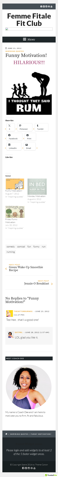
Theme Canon (41, 464)
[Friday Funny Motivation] (15, 212)
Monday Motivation (37, 196)
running (11, 252)
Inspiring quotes (14, 51)
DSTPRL (19, 332)
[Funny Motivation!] (15, 184)
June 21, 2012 (15, 48)
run (44, 246)
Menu (31, 39)
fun (29, 246)
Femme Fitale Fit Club (29, 19)
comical (21, 246)
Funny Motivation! (13, 191)
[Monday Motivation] (37, 187)
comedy (11, 246)
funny (36, 246)
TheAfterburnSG (23, 311)
